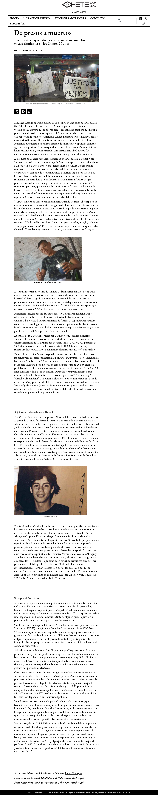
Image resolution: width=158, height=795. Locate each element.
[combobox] (126, 21)
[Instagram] (143, 23)
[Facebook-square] (140, 18)
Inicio (14, 18)
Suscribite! (17, 23)
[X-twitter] (146, 18)
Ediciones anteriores (70, 18)
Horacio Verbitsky (36, 18)
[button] (16, 111)
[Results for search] (126, 25)
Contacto (97, 18)
